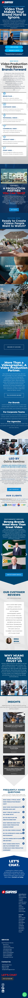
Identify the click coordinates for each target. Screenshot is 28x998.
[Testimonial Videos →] (4, 115)
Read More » (14, 730)
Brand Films (6, 944)
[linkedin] (3, 991)
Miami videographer (11, 203)
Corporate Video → (10, 107)
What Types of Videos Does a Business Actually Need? (14, 726)
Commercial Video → (10, 128)
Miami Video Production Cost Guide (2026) (14, 747)
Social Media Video (7, 951)
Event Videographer (7, 955)
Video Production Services (7, 942)
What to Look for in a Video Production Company (14, 769)
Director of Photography (8, 952)
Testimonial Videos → (11, 118)
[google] (3, 987)
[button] (0, 506)
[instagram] (3, 984)
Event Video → (8, 150)
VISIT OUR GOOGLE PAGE (14, 598)
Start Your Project (7, 978)
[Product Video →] (4, 136)
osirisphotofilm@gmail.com (8, 969)
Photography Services (14, 519)
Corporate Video (6, 946)
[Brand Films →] (4, 93)
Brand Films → (8, 96)
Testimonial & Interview (8, 947)
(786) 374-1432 (5, 968)
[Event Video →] (4, 147)
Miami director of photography (15, 478)
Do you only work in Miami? (12, 830)
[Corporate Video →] (4, 104)
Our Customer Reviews (14, 593)
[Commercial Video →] (4, 126)
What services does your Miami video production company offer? (11, 825)
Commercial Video (7, 949)
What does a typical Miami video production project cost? (12, 802)
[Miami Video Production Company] (7, 2)
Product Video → (9, 139)
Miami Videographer (7, 954)
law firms (19, 499)
